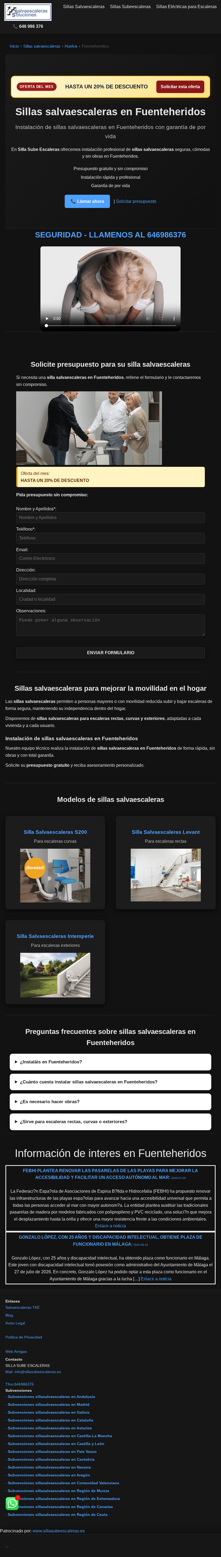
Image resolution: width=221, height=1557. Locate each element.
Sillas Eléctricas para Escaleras (186, 6)
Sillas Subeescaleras (130, 6)
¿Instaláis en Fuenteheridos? (51, 1062)
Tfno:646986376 (19, 1384)
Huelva (71, 46)
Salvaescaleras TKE (22, 1307)
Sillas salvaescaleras (41, 46)
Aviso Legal (15, 1323)
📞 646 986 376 (28, 26)
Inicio (14, 46)
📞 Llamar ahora (87, 201)
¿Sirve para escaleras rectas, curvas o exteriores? (73, 1121)
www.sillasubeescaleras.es (59, 1531)
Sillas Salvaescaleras (84, 6)
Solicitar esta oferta (180, 86)
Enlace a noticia (110, 1226)
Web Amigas (16, 1351)
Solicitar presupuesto (136, 201)
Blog (9, 1315)
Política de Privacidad (23, 1337)
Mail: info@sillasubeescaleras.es (33, 1372)
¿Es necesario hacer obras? (50, 1101)
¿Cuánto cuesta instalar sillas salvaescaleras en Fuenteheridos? (88, 1082)
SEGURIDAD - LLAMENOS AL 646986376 (110, 234)
